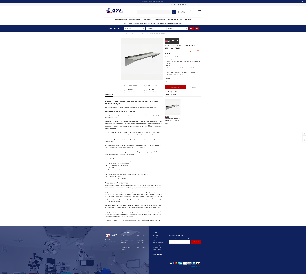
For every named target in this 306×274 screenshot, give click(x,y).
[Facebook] (166, 92)
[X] (173, 92)
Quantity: (167, 78)
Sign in (182, 12)
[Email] (168, 92)
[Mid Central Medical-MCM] (172, 40)
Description (109, 95)
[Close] (302, 2)
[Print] (171, 92)
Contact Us (196, 4)
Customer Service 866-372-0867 (177, 4)
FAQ (186, 4)
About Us (191, 4)
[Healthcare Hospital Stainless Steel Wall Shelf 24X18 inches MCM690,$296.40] (172, 107)
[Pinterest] (176, 92)
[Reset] (197, 28)
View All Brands (158, 254)
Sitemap (123, 252)
